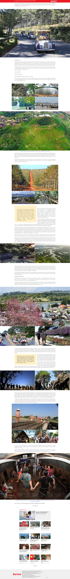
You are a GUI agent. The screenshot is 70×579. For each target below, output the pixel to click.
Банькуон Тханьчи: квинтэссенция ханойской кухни (45, 561)
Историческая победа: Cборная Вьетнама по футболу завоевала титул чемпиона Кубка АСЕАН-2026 (24, 528)
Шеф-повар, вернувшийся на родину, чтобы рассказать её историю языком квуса (23, 551)
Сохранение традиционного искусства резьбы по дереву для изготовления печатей (45, 528)
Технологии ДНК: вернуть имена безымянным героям (23, 561)
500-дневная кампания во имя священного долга (45, 550)
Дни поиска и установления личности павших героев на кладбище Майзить (34, 540)
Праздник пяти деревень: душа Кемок (35, 550)
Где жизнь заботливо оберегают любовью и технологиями (42, 513)
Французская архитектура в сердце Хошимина (45, 540)
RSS (47, 577)
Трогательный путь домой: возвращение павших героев (34, 561)
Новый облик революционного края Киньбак (35, 528)
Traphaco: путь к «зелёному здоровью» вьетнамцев (23, 540)
